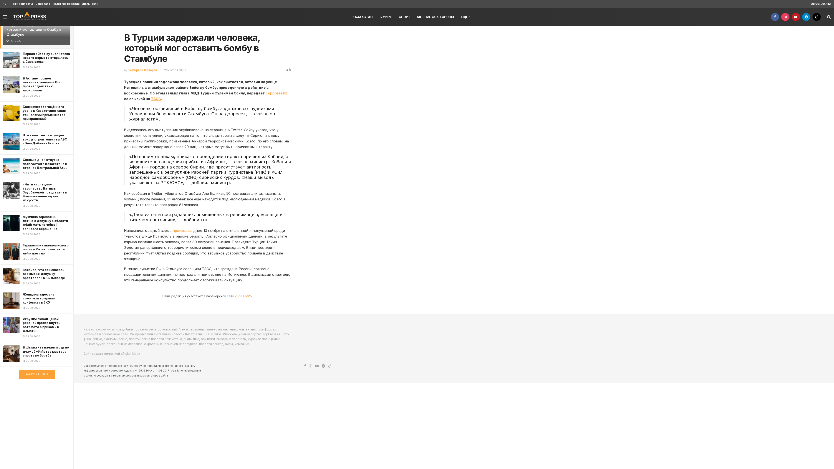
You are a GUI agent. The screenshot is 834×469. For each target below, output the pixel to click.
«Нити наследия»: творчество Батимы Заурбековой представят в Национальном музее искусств (45, 192)
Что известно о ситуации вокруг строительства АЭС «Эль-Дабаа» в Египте (45, 139)
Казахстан (362, 17)
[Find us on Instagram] (785, 17)
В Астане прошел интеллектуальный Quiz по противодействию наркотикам (44, 84)
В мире (386, 17)
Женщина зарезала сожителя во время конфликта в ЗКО (39, 298)
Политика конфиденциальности (75, 3)
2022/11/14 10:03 (175, 70)
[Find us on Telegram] (806, 17)
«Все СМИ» (243, 296)
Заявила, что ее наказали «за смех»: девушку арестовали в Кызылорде (44, 273)
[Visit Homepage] (29, 16)
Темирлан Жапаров (142, 70)
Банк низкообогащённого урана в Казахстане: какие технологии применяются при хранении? (44, 113)
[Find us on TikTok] (816, 17)
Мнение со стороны (435, 17)
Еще (464, 17)
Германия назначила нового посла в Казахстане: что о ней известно (46, 249)
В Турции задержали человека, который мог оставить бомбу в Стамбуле (34, 29)
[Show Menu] (5, 16)
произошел (183, 230)
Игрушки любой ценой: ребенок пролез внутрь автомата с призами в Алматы (42, 325)
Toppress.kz (276, 93)
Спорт (404, 17)
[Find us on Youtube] (796, 17)
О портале (42, 3)
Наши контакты (22, 3)
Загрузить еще (36, 374)
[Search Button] (829, 17)
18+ (5, 3)
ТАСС (156, 99)
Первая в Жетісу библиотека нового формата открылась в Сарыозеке (46, 57)
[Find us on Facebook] (775, 17)
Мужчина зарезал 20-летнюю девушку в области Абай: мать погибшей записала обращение (45, 223)
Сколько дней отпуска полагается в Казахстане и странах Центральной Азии (45, 163)
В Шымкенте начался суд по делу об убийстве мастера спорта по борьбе (46, 351)
